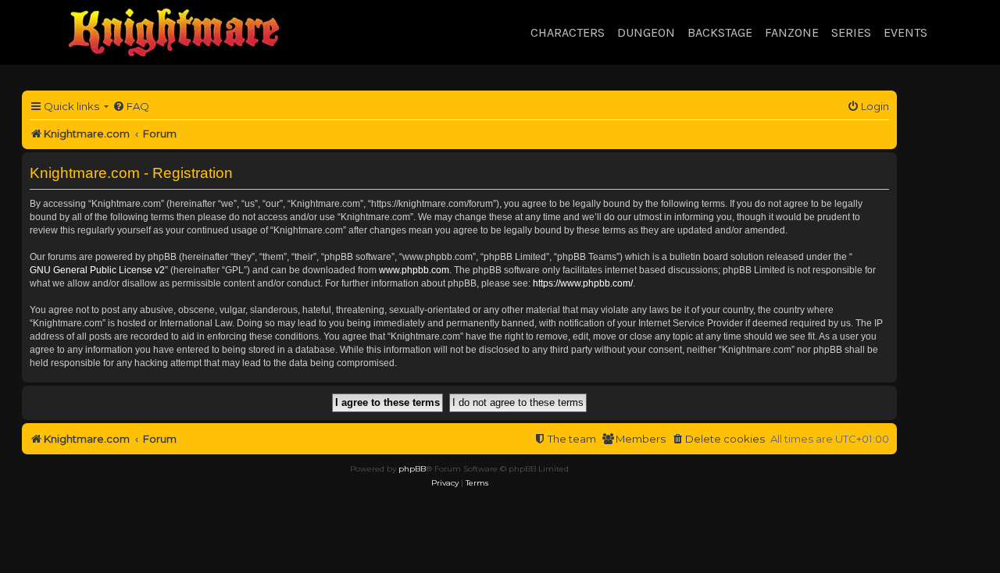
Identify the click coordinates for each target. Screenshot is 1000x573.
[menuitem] (130, 106)
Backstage (720, 32)
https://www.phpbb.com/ (583, 283)
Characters (567, 32)
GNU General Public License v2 (97, 270)
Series (851, 32)
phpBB (412, 469)
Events (905, 32)
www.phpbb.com (414, 270)
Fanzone (792, 32)
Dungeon (646, 32)
